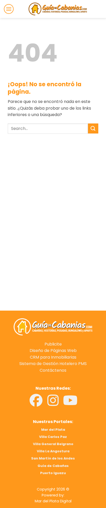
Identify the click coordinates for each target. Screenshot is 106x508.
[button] (9, 9)
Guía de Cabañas (53, 466)
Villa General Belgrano (53, 444)
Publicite (53, 344)
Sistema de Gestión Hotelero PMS (53, 364)
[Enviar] (93, 128)
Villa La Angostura (53, 451)
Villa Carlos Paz (53, 437)
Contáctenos (53, 370)
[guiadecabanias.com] (53, 327)
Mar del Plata (53, 429)
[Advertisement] (53, 190)
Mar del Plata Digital (53, 501)
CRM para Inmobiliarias (53, 357)
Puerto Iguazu (53, 473)
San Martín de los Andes (53, 458)
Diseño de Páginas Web (53, 350)
